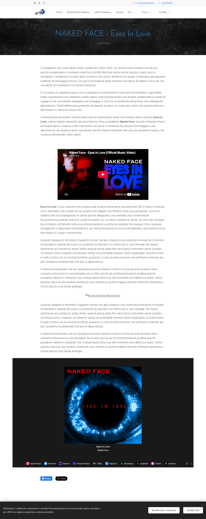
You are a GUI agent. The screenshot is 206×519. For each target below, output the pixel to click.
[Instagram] (44, 3)
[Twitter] (39, 3)
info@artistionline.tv (146, 3)
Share (48, 478)
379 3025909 (166, 3)
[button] (146, 12)
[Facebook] (35, 3)
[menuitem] (60, 12)
